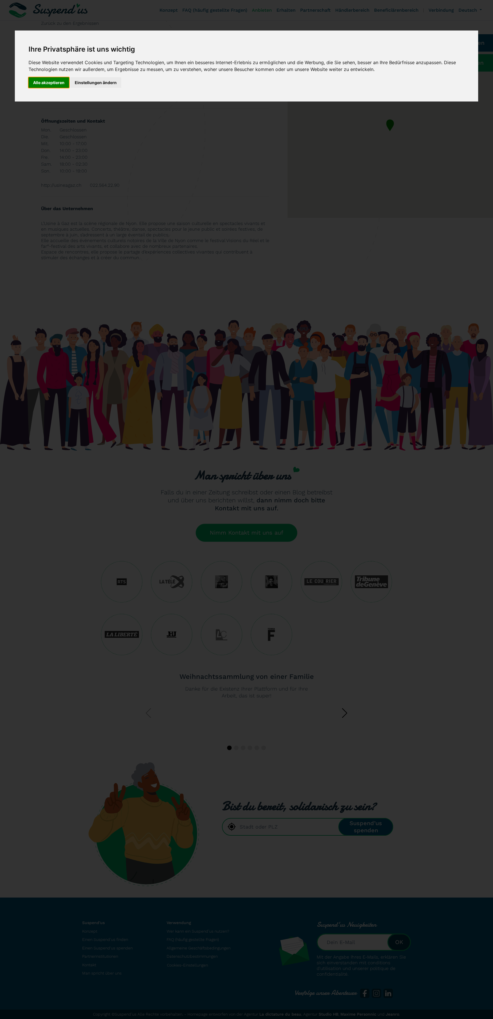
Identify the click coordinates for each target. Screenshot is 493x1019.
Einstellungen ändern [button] (96, 82)
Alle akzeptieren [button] (48, 82)
